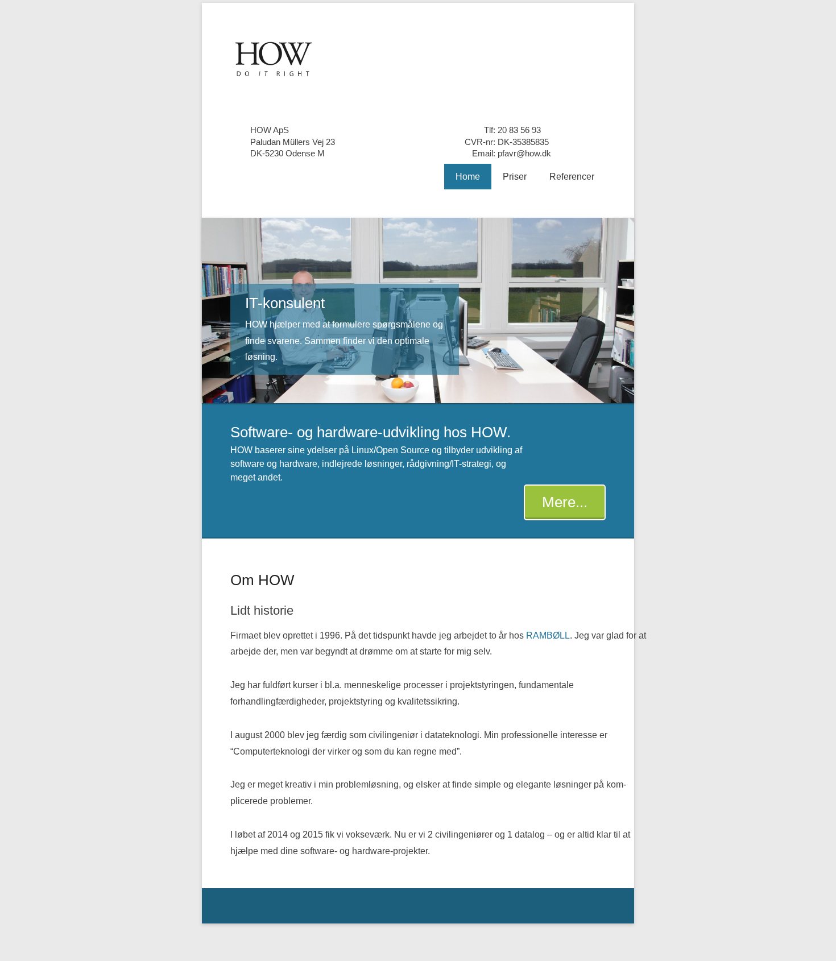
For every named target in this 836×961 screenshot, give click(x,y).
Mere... (564, 502)
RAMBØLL (548, 635)
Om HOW (262, 580)
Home (468, 176)
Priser (515, 176)
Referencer (571, 176)
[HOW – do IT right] (418, 58)
